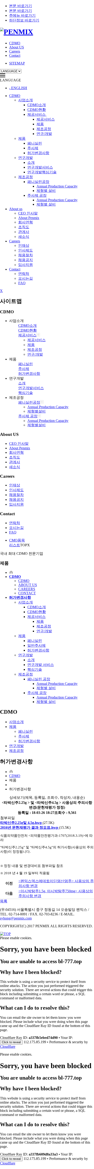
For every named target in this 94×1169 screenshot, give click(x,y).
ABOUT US (27, 585)
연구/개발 (44, 134)
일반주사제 (36, 645)
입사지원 (25, 265)
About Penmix (28, 218)
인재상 (23, 245)
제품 (40, 124)
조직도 (23, 227)
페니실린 (34, 143)
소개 (31, 162)
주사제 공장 (37, 195)
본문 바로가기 (20, 6)
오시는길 (25, 278)
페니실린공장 (29, 402)
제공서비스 (37, 114)
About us (15, 209)
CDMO (14, 43)
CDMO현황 (36, 110)
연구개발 (25, 158)
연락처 (23, 274)
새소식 (23, 237)
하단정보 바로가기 (24, 20)
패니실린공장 (38, 182)
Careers (14, 51)
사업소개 (25, 100)
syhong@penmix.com (16, 918)
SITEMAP (17, 63)
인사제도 (25, 250)
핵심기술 (25, 393)
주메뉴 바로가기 (22, 15)
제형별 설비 (46, 191)
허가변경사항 (38, 153)
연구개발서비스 (40, 167)
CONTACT (27, 593)
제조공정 (44, 129)
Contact (14, 55)
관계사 (23, 232)
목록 (3, 901)
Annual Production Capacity (57, 186)
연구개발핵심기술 (42, 172)
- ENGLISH (18, 88)
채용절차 (25, 255)
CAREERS (26, 589)
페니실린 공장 (38, 679)
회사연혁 (25, 222)
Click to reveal (11, 1042)
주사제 (32, 148)
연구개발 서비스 (40, 665)
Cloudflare (7, 1046)
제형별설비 (36, 411)
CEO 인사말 (28, 213)
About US (16, 47)
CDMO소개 (36, 105)
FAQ (22, 283)
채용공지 (25, 260)
